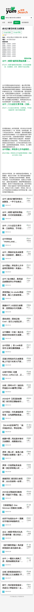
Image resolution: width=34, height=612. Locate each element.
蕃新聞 (10, 22)
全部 (3, 22)
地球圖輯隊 (25, 22)
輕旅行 (17, 22)
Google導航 (17, 32)
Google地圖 (7, 32)
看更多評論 (27, 58)
